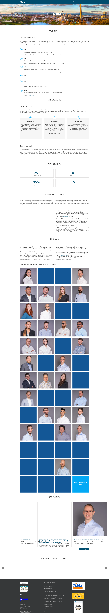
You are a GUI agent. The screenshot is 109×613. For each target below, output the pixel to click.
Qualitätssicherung (48, 604)
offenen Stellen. (31, 95)
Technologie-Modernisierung (50, 591)
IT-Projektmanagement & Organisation (52, 597)
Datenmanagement (48, 589)
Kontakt (45, 611)
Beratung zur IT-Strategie (49, 586)
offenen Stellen (63, 255)
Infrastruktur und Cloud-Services (50, 600)
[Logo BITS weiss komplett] (22, 1)
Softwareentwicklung (48, 588)
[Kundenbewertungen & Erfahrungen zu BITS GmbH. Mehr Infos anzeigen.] (24, 582)
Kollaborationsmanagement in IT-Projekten (53, 598)
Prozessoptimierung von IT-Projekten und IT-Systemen (53, 602)
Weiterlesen (23, 545)
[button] (3, 568)
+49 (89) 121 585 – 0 (28, 611)
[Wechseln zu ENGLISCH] (86, 2)
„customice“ (66, 216)
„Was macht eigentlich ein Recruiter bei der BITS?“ (90, 519)
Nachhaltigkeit (47, 610)
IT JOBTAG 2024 (72, 519)
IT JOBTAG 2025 (37, 519)
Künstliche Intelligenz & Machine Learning (53, 593)
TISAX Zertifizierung (35, 84)
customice (70, 72)
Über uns (45, 608)
